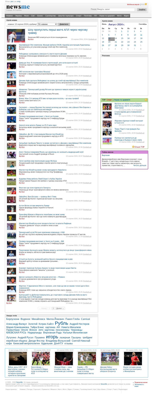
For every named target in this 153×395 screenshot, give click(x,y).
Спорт (78, 16)
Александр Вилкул (16, 324)
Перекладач (122, 389)
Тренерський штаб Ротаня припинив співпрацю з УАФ (42, 232)
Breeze (33, 330)
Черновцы (76, 330)
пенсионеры (62, 330)
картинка (50, 327)
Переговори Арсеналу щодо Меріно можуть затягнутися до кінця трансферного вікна (55, 250)
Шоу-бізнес (101, 389)
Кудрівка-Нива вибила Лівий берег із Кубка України (40, 179)
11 (141, 35)
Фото (119, 16)
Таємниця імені (86, 389)
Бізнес (40, 16)
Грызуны (76, 337)
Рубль (61, 323)
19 (103, 42)
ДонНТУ (58, 343)
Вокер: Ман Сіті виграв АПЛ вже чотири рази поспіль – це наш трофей (49, 98)
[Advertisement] (124, 76)
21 (116, 42)
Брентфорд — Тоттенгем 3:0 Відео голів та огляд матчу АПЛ (39, 370)
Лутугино (11, 337)
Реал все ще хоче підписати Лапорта (35, 188)
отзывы (68, 343)
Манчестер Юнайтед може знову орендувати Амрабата (42, 170)
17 (135, 38)
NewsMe (19, 382)
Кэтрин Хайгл (46, 324)
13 (109, 38)
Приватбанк (13, 330)
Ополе (24, 330)
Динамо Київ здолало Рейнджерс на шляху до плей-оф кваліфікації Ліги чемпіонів (53, 81)
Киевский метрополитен (26, 343)
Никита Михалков (71, 327)
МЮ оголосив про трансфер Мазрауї (34, 72)
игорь (52, 336)
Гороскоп (36, 389)
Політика (88, 16)
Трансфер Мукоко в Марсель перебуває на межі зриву (42, 214)
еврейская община (16, 341)
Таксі (115, 389)
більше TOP (139, 147)
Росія (26, 16)
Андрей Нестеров (79, 324)
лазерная (65, 337)
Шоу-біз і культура (66, 16)
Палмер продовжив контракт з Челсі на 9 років (38, 116)
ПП (95, 16)
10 (135, 35)
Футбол (30, 39)
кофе (9, 343)
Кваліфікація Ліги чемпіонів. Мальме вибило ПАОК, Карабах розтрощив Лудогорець (54, 45)
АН (58, 327)
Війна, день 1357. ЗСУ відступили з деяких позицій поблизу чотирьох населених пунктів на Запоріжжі (17, 371)
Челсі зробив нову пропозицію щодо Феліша (38, 161)
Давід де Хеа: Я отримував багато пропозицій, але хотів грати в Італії (48, 63)
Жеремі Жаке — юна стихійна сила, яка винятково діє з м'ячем (63, 369)
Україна (18, 16)
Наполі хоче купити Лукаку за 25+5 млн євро (37, 125)
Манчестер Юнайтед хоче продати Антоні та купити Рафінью (45, 223)
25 (141, 42)
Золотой (32, 324)
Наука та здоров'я (107, 16)
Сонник (76, 389)
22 (122, 42)
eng (18, 1)
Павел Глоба (72, 319)
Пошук (93, 9)
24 (135, 42)
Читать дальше (139, 165)
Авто (59, 389)
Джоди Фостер (37, 341)
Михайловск (38, 319)
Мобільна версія (133, 4)
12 (103, 38)
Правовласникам (140, 382)
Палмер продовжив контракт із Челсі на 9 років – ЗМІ (41, 241)
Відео (126, 16)
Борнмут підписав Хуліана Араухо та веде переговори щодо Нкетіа (47, 268)
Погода (29, 389)
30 (109, 31)
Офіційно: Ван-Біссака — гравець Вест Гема (37, 197)
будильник (47, 343)
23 (128, 42)
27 (109, 45)
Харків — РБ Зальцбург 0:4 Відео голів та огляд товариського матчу (85, 370)
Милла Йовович (55, 319)
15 (122, 38)
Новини (9, 16)
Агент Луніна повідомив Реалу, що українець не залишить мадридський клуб (51, 152)
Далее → (60, 308)
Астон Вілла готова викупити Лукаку (34, 206)
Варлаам (106, 155)
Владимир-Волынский (58, 341)
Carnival (85, 319)
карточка (49, 330)
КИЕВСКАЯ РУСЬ (16, 332)
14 (116, 38)
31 (116, 31)
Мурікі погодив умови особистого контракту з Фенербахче (132, 369)
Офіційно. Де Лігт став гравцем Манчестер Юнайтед (41, 134)
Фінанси (53, 389)
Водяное (25, 319)
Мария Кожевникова (17, 327)
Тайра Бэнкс (37, 327)
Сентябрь (143, 24)
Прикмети (45, 389)
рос (12, 1)
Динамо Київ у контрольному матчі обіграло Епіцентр (108, 369)
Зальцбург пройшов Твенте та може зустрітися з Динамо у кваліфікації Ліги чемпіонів (55, 143)
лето (40, 330)
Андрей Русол (25, 337)
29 (103, 31)
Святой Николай (81, 341)
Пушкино (40, 337)
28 (116, 45)
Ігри (94, 389)
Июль (104, 24)
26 (103, 45)
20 (109, 42)
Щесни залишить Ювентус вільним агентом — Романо (42, 277)
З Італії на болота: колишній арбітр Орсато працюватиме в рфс (46, 259)
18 (141, 38)
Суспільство (50, 16)
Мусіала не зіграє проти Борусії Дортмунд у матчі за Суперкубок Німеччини (128, 106)
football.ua (92, 39)
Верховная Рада (52, 332)
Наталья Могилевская (75, 332)
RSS (142, 4)
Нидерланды (35, 332)
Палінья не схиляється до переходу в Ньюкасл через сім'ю (128, 139)
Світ (33, 16)
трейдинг (87, 337)
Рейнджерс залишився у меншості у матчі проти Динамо (43, 54)
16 (128, 38)
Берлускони (12, 319)
